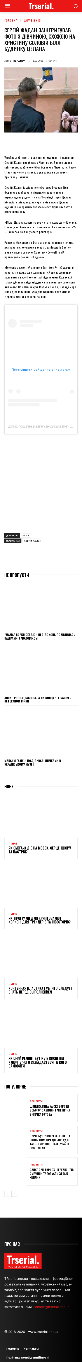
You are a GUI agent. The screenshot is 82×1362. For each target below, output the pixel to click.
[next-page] (14, 1194)
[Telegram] (72, 142)
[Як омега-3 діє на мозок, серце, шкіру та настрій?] (41, 816)
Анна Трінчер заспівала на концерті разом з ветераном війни (38, 699)
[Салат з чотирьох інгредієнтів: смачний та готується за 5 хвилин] (15, 1171)
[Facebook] (22, 142)
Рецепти (36, 1101)
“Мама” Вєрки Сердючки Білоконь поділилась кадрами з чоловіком (39, 636)
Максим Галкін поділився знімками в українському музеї (32, 762)
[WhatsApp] (52, 142)
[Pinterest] (42, 142)
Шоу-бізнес (32, 20)
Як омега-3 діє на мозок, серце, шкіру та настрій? (40, 850)
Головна (10, 20)
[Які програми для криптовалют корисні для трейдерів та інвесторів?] (41, 886)
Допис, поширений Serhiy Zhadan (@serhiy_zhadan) (44, 426)
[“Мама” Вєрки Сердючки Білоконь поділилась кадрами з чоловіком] (41, 606)
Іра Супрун (19, 60)
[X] (32, 142)
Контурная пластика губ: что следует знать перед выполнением (40, 990)
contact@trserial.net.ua (51, 1307)
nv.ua (26, 535)
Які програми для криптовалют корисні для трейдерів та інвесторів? (40, 920)
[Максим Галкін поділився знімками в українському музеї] (41, 732)
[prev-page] (7, 1194)
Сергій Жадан (32, 540)
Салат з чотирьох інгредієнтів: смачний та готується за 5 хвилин (52, 1173)
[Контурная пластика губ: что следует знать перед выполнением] (41, 956)
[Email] (62, 142)
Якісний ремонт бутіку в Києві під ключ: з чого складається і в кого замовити (38, 1062)
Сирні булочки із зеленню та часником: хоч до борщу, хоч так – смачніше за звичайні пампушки (51, 1142)
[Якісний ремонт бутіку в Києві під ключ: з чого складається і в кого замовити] (41, 1026)
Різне (13, 843)
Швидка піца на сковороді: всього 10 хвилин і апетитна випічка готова (50, 1110)
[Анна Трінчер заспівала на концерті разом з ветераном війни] (41, 669)
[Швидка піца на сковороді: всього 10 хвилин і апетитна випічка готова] (15, 1108)
